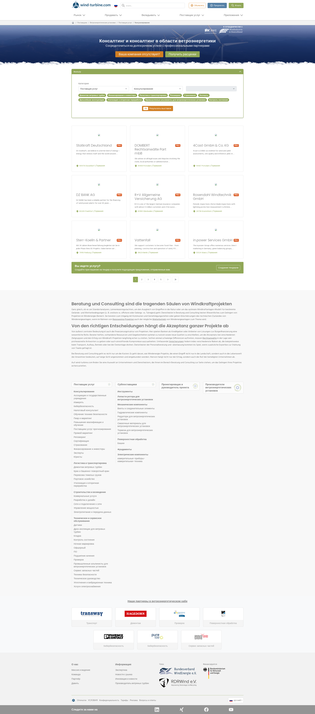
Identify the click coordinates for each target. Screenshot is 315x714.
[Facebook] (206, 709)
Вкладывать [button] (149, 15)
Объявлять (199, 5)
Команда (75, 674)
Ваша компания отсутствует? (139, 54)
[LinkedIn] (157, 709)
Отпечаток (81, 700)
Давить (75, 683)
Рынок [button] (77, 15)
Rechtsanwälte (210, 338)
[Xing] (181, 709)
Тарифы (124, 700)
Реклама (134, 700)
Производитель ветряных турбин (132, 683)
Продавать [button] (111, 15)
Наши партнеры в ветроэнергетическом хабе (157, 601)
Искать (238, 5)
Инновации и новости (126, 678)
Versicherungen (176, 341)
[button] (116, 5)
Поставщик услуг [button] (190, 15)
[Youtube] (231, 709)
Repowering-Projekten (123, 319)
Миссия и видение (80, 670)
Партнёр (75, 678)
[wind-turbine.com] (72, 22)
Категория (83, 83)
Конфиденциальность (109, 700)
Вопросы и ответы (147, 700)
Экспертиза (121, 670)
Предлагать (219, 5)
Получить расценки (182, 54)
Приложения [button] (231, 15)
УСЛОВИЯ (93, 700)
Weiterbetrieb (159, 319)
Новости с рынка (123, 674)
